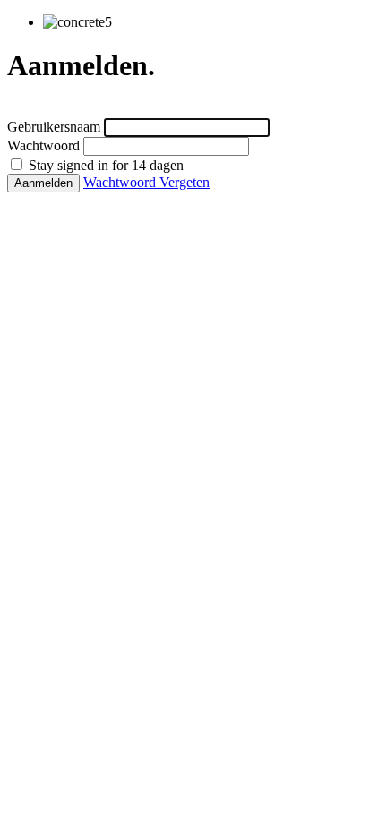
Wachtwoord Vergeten (146, 182)
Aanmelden (43, 183)
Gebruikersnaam (53, 126)
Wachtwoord (43, 145)
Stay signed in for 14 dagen (104, 165)
